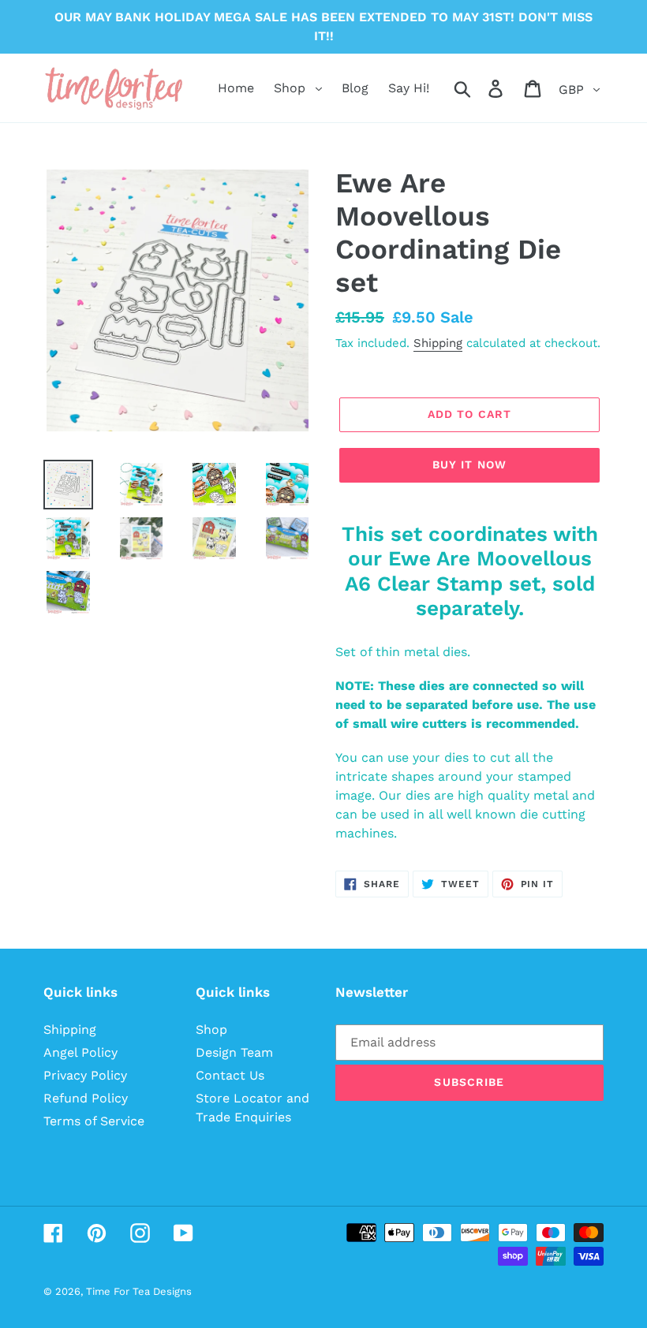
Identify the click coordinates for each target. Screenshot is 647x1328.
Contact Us (230, 1075)
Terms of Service (93, 1121)
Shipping (437, 343)
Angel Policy (80, 1052)
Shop (211, 1029)
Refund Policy (85, 1098)
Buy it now (469, 464)
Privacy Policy (85, 1075)
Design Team (234, 1052)
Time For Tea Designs (139, 1291)
